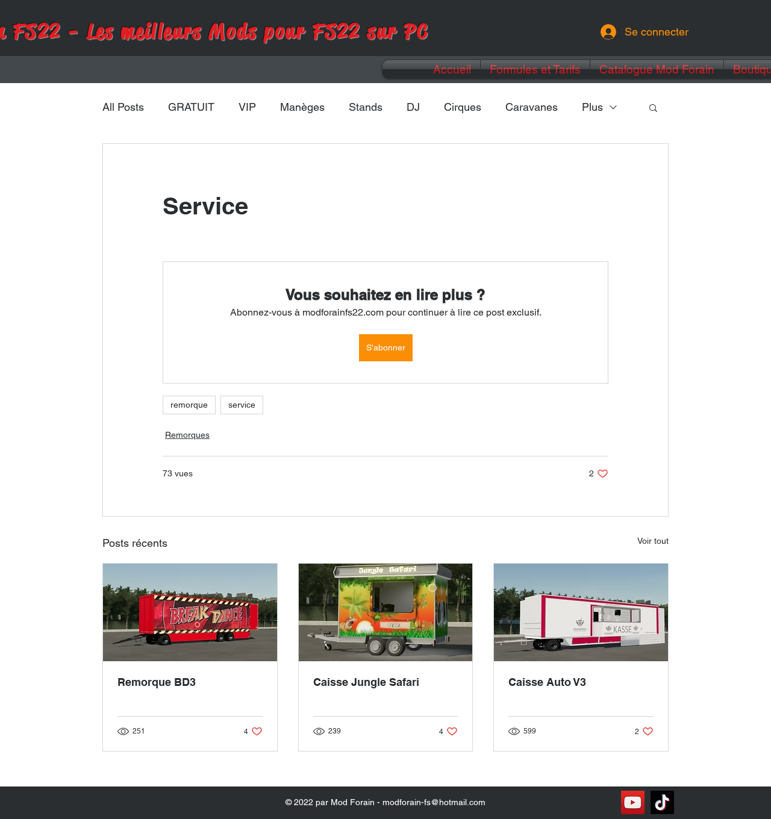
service (241, 405)
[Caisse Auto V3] (581, 612)
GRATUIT (191, 107)
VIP (247, 107)
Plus (592, 107)
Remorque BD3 (156, 682)
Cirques (462, 107)
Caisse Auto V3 (547, 682)
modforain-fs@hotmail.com (433, 802)
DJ (413, 107)
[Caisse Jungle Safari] (386, 612)
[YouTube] (633, 802)
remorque (189, 405)
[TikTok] (662, 802)
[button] (653, 107)
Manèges (302, 107)
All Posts (123, 107)
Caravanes (531, 107)
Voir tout (653, 541)
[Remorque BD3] (190, 612)
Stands (365, 107)
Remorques (187, 435)
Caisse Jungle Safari (366, 682)
